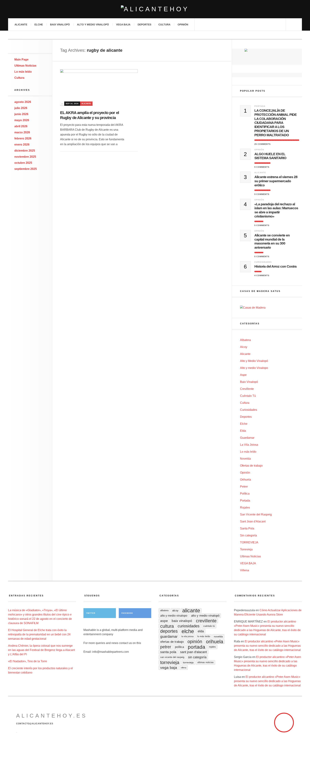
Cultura (164, 24)
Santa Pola (247, 528)
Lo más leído (23, 71)
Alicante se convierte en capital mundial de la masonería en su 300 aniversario (272, 241)
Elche (38, 24)
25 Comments (262, 144)
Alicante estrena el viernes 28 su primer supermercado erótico (275, 181)
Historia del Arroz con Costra (275, 266)
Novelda (245, 458)
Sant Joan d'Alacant (253, 521)
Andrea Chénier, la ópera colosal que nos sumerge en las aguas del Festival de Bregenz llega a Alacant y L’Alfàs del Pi (41, 650)
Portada (259, 106)
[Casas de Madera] (271, 308)
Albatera (245, 339)
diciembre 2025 (24, 150)
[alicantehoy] (155, 9)
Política (245, 493)
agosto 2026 (22, 101)
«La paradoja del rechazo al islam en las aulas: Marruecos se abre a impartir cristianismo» (276, 210)
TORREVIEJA (249, 542)
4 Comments (261, 275)
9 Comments (261, 167)
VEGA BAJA (123, 24)
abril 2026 (20, 126)
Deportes (144, 24)
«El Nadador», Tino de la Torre (27, 661)
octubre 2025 (23, 162)
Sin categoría (248, 535)
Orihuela (245, 479)
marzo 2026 (22, 132)
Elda (243, 430)
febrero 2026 (22, 138)
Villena (244, 570)
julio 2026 (20, 108)
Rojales (245, 507)
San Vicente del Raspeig (256, 514)
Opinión (183, 24)
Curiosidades (263, 262)
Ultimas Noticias (25, 65)
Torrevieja (246, 549)
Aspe (243, 374)
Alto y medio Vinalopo (254, 367)
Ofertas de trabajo (251, 465)
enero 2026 (21, 144)
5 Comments (261, 225)
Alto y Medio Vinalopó (93, 24)
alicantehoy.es (51, 716)
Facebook (127, 613)
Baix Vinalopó (60, 24)
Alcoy (243, 346)
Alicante (21, 24)
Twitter (90, 613)
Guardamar (247, 437)
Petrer (244, 486)
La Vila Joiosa (249, 444)
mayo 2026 (21, 120)
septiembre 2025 (25, 168)
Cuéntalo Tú (248, 395)
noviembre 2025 (25, 156)
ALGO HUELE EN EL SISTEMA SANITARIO (270, 156)
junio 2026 (21, 114)
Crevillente (247, 388)
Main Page (21, 59)
